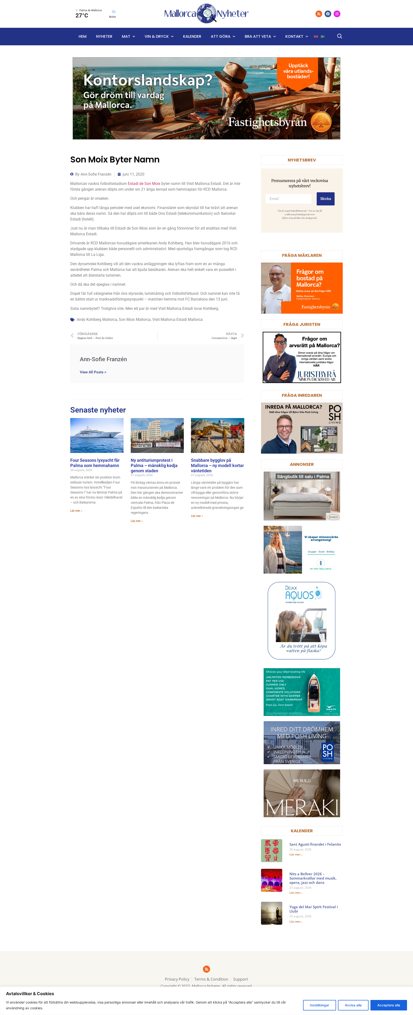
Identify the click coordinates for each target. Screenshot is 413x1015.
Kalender (192, 36)
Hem (83, 36)
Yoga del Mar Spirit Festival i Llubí (313, 908)
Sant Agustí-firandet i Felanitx (315, 844)
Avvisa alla (353, 1005)
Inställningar (319, 1005)
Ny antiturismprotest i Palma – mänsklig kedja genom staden (154, 465)
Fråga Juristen (301, 324)
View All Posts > (93, 372)
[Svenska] (323, 36)
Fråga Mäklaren (302, 255)
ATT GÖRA (220, 36)
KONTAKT (294, 36)
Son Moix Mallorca (135, 319)
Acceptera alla (388, 1005)
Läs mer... (296, 854)
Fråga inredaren (302, 395)
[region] (206, 1001)
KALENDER (302, 831)
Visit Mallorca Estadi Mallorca (177, 319)
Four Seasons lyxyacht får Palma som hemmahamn (95, 463)
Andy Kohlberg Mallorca (97, 319)
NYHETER (104, 36)
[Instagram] (337, 14)
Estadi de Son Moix (144, 183)
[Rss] (318, 14)
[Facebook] (328, 14)
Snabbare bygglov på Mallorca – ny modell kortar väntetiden (217, 465)
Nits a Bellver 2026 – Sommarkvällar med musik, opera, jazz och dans (313, 878)
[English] (316, 36)
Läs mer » (76, 510)
